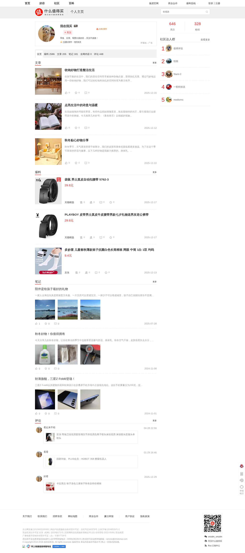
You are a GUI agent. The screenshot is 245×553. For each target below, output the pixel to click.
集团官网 (153, 3)
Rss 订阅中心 (214, 546)
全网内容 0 (86, 54)
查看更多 (205, 39)
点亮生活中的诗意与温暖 (81, 105)
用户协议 (129, 516)
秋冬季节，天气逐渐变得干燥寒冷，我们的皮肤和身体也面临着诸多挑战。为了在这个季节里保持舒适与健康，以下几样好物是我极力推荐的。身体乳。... (110, 148)
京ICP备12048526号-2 (109, 529)
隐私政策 (145, 516)
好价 (42, 3)
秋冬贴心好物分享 (77, 140)
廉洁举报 (109, 516)
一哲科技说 (179, 87)
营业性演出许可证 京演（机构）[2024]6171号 (42, 532)
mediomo (178, 99)
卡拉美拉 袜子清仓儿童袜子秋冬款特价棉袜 (79, 483)
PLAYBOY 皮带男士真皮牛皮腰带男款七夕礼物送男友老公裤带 (107, 214)
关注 (67, 32)
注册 (218, 3)
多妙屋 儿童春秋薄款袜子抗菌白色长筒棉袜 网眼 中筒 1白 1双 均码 (109, 249)
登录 (210, 3)
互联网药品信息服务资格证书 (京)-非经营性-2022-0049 (89, 532)
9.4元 (68, 255)
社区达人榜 (185, 39)
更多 (155, 63)
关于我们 (27, 516)
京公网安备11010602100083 (35, 529)
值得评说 (178, 48)
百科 (71, 3)
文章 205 (61, 54)
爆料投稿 (191, 3)
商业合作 (173, 3)
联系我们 (42, 516)
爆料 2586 (49, 54)
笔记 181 (73, 54)
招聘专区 (57, 516)
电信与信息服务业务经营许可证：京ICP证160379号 (74, 529)
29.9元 (69, 185)
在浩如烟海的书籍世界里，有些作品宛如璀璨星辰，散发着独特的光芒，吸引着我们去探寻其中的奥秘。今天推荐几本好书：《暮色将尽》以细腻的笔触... (110, 113)
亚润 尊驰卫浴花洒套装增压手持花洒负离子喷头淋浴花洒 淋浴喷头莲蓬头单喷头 (95, 436)
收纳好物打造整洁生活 (80, 70)
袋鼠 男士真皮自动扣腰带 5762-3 (87, 179)
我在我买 (66, 26)
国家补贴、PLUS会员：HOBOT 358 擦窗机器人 (81, 459)
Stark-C (178, 74)
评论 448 (98, 54)
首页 (27, 3)
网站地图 (72, 516)
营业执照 (120, 532)
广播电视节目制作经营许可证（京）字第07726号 (44, 536)
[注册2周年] (102, 29)
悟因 (176, 61)
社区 (57, 3)
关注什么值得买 (215, 541)
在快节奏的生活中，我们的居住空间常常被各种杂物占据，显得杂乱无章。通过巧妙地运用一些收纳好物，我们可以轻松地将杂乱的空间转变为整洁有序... (110, 78)
